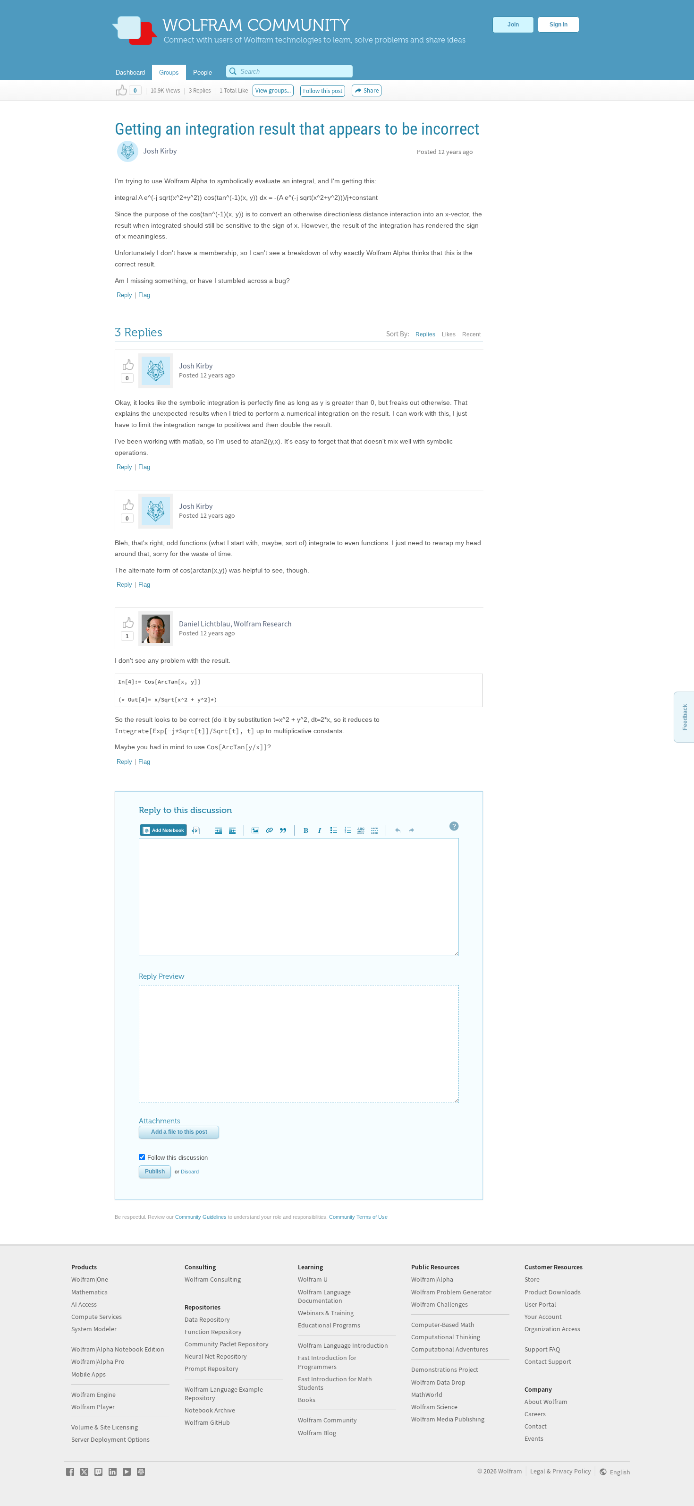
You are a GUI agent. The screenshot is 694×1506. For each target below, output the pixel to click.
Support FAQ (542, 1349)
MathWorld (426, 1394)
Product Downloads (553, 1292)
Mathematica (89, 1292)
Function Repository (213, 1331)
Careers (535, 1414)
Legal (537, 1471)
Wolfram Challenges (439, 1304)
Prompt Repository (211, 1368)
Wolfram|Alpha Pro (98, 1361)
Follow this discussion (177, 1157)
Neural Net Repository (216, 1356)
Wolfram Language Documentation (324, 1296)
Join (513, 24)
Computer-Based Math (442, 1324)
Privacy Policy (571, 1471)
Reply (124, 295)
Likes (449, 334)
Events (534, 1438)
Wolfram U (313, 1279)
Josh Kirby (160, 150)
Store (532, 1279)
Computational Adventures (449, 1349)
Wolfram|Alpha (432, 1279)
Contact (536, 1426)
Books (306, 1399)
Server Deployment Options (110, 1439)
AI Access (84, 1304)
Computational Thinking (445, 1337)
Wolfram (510, 1471)
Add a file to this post (179, 1132)
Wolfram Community (327, 1420)
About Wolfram (546, 1401)
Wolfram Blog (317, 1433)
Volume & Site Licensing (104, 1427)
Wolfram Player (93, 1407)
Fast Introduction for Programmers (327, 1361)
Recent (471, 334)
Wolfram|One (89, 1279)
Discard (190, 1171)
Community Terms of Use (358, 1217)
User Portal (540, 1304)
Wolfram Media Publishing (447, 1419)
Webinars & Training (326, 1313)
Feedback (685, 717)
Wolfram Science (434, 1407)
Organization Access (552, 1329)
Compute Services (96, 1316)
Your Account (543, 1316)
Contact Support (548, 1361)
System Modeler (94, 1329)
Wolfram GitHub (207, 1422)
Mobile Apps (88, 1374)
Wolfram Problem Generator (451, 1292)
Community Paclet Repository (227, 1344)
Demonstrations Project (444, 1369)
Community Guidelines (201, 1217)
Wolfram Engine (93, 1394)
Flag (144, 295)
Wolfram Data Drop (438, 1382)
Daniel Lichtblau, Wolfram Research (235, 623)
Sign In (558, 24)
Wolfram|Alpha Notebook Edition (117, 1349)
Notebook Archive (210, 1410)
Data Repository (207, 1319)
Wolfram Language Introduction (343, 1345)
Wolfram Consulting (213, 1279)
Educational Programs (329, 1325)
